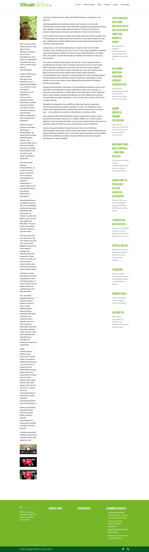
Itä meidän (117, 269)
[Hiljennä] (34, 452)
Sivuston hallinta (46, 549)
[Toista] (22, 452)
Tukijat (115, 5)
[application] (28, 449)
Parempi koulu (119, 293)
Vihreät (22, 549)
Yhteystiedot (124, 5)
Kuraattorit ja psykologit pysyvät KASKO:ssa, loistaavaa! (119, 188)
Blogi (99, 5)
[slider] (27, 452)
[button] (28, 449)
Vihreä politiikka (89, 5)
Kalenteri (107, 5)
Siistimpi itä (118, 312)
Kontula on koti (120, 245)
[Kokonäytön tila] (36, 452)
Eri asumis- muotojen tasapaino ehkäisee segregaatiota (119, 76)
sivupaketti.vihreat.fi (32, 549)
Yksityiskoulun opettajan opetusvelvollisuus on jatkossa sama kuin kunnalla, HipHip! (120, 30)
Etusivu (78, 5)
